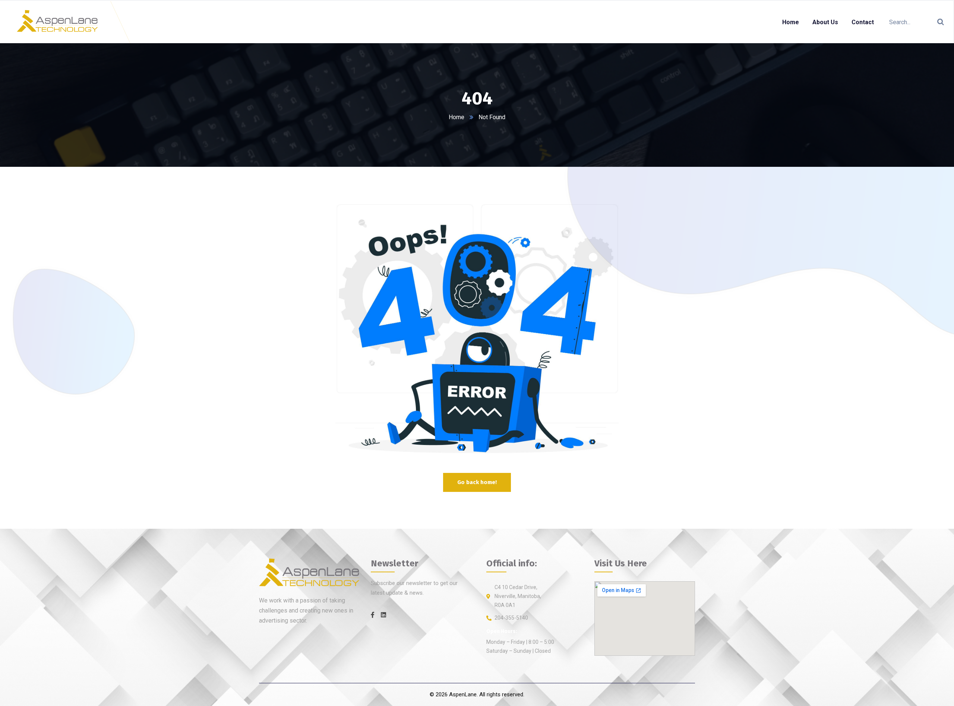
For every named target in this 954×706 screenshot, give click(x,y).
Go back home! (477, 482)
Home (456, 117)
